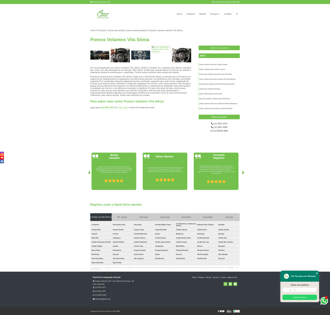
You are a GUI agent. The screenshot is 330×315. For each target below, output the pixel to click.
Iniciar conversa (299, 297)
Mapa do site (232, 277)
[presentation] (85, 182)
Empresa (191, 14)
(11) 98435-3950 (220, 131)
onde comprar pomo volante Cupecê (212, 69)
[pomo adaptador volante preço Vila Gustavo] (161, 55)
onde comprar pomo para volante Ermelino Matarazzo (218, 103)
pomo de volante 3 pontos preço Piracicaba (215, 99)
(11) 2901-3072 (219, 2)
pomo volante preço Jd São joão (211, 94)
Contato (228, 14)
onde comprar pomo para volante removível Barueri (218, 79)
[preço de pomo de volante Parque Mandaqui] (140, 55)
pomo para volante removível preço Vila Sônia (216, 74)
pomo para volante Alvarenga (210, 89)
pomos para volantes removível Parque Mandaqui (217, 84)
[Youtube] (235, 284)
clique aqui (123, 107)
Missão (202, 14)
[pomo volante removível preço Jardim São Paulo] (120, 55)
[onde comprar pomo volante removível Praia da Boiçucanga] (99, 55)
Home (179, 14)
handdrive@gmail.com (102, 299)
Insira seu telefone (300, 285)
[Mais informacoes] (237, 14)
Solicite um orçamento (219, 48)
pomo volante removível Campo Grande (214, 64)
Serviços (214, 14)
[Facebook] (230, 284)
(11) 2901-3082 (234, 2)
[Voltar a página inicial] (103, 14)
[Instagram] (225, 284)
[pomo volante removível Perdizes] (181, 55)
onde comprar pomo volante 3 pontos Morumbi (216, 108)
